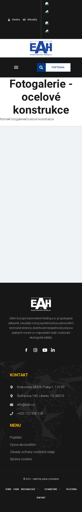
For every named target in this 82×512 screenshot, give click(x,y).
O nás (16, 489)
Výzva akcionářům (23, 445)
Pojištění (15, 437)
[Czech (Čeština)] (57, 4)
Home (8, 489)
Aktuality (32, 19)
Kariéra (16, 19)
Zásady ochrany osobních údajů (32, 452)
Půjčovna (71, 489)
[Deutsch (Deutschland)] (62, 23)
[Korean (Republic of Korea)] (62, 33)
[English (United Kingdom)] (62, 13)
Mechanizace (28, 489)
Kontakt (41, 498)
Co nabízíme (50, 489)
